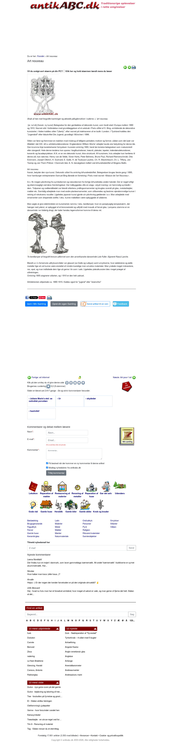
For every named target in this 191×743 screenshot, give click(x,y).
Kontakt (94, 735)
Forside (40, 56)
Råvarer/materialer (91, 533)
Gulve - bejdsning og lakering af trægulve (44, 691)
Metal (57, 526)
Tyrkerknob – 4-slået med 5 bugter (80, 637)
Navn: (30, 431)
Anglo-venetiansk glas (75, 651)
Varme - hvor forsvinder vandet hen (43, 710)
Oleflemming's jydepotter (38, 705)
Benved (30, 646)
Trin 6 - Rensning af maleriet (40, 724)
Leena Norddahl (34, 559)
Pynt (85, 526)
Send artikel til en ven (97, 303)
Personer (87, 523)
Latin (57, 520)
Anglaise (69, 656)
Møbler (58, 529)
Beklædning (32, 520)
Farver (30, 529)
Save (43, 297)
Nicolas (30, 570)
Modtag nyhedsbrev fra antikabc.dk (65, 467)
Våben (113, 526)
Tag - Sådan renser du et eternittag (43, 728)
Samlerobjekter (89, 536)
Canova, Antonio (34, 670)
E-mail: (31, 439)
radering (31, 656)
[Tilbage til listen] (80, 377)
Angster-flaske (71, 646)
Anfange (69, 660)
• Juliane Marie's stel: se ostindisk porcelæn (40, 400)
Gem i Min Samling (36, 303)
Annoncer (84, 735)
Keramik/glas (33, 536)
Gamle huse (32, 533)
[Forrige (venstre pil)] (125, 67)
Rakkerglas (32, 674)
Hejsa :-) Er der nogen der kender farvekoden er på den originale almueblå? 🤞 (63, 582)
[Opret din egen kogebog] (127, 436)
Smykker (114, 520)
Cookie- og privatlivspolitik (111, 735)
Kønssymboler (34, 714)
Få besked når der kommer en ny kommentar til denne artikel (76, 463)
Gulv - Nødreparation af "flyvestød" (81, 632)
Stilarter (113, 523)
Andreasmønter (72, 670)
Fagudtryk (31, 526)
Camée (30, 642)
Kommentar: (33, 449)
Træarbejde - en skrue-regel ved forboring (44, 719)
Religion (86, 529)
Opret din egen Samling (64, 303)
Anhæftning (70, 642)
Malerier (58, 523)
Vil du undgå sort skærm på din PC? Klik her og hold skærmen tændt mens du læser (69, 71)
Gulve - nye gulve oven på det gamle (44, 686)
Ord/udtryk (87, 520)
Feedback (122, 303)
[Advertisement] (13, 42)
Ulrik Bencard (33, 587)
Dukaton (31, 637)
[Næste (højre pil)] (129, 67)
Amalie (30, 579)
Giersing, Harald (34, 665)
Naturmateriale (61, 536)
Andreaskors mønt (73, 674)
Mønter (58, 533)
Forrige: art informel (40, 377)
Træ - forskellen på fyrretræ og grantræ (44, 696)
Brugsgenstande (34, 523)
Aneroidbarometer (73, 665)
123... (132, 620)
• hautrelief (34, 411)
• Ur (59, 398)
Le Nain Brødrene (35, 660)
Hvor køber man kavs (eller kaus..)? (43, 574)
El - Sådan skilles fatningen (39, 700)
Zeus (29, 651)
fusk (29, 632)
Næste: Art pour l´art (122, 377)
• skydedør (91, 398)
